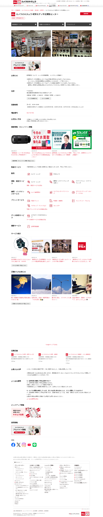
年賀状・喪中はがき (19, 482)
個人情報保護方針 (18, 510)
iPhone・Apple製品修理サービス (36, 467)
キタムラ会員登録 (78, 474)
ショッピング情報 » (49, 465)
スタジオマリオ (33, 473)
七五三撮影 (32, 475)
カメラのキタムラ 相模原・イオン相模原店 (79, 354)
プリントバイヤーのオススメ (50, 478)
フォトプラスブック (20, 475)
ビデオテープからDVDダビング (22, 485)
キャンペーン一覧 (48, 484)
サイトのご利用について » (80, 482)
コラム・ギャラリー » (64, 465)
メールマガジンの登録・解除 (35, 480)
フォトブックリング (20, 478)
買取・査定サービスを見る (34, 185)
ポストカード (17, 480)
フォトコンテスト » (64, 484)
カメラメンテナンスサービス (35, 468)
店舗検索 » (77, 465)
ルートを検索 (45, 98)
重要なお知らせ (47, 487)
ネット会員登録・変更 (78, 1)
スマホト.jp (32, 472)
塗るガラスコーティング (35, 470)
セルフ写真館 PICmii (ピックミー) (36, 485)
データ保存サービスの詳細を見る (36, 219)
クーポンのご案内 (33, 482)
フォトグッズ (17, 500)
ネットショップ (47, 467)
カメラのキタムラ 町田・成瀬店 (49, 354)
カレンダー (17, 497)
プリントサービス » (19, 465)
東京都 (36, 10)
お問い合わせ (69, 1)
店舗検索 (17, 10)
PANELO (16, 503)
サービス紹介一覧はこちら (19, 265)
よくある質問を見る (32, 399)
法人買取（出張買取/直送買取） (51, 477)
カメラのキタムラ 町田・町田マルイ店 (24, 354)
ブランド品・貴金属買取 (50, 475)
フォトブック (17, 473)
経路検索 (86, 13)
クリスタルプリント (20, 468)
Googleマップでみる (51, 344)
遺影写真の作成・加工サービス (22, 493)
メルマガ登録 (86, 1)
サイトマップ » (78, 481)
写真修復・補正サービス (21, 495)
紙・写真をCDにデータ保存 (21, 490)
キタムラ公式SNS (33, 483)
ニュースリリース (27, 510)
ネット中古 (47, 470)
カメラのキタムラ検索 (27, 10)
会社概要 (58, 1)
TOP (12, 10)
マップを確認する (32, 98)
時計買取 (47, 473)
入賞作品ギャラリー (63, 487)
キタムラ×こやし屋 (33, 490)
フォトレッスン (62, 477)
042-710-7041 (30, 113)
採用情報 (63, 1)
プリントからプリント (20, 492)
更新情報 (46, 492)
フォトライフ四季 (63, 479)
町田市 (42, 10)
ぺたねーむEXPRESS (19, 498)
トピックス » (47, 486)
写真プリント (17, 467)
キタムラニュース (48, 480)
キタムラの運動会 (63, 476)
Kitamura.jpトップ (19, 462)
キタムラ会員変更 (78, 475)
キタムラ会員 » (78, 472)
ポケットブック (19, 477)
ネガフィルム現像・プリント (21, 472)
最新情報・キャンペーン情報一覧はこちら (23, 160)
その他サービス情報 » (35, 465)
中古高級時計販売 (49, 472)
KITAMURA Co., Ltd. (21, 514)
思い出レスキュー (18, 484)
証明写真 (16, 502)
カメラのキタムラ (78, 467)
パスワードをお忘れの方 (80, 479)
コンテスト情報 (62, 486)
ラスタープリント (19, 470)
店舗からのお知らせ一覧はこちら (21, 303)
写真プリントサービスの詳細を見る (37, 209)
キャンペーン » (48, 482)
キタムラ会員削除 (78, 477)
